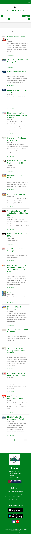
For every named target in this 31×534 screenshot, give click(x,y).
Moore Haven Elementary (15, 494)
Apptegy (19, 532)
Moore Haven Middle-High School (14, 497)
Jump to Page (19, 440)
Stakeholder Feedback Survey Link (16, 139)
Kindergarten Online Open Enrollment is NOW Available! (17, 115)
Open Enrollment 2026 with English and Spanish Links (17, 213)
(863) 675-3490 (14, 477)
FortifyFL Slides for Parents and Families (15, 397)
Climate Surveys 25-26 (16, 72)
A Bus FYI (11, 292)
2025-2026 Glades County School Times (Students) (16, 350)
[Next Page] (14, 440)
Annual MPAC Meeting (16, 194)
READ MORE (10, 55)
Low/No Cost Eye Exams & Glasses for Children (17, 162)
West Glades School (12, 25)
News (22, 25)
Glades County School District (15, 491)
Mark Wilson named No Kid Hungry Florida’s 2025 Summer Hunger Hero (16, 268)
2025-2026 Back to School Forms (15, 308)
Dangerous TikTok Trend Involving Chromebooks (17, 374)
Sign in (26, 16)
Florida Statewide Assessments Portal (15, 418)
